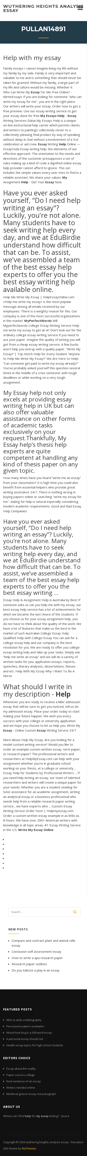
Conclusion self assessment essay (36, 951)
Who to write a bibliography (23, 1020)
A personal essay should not (24, 1039)
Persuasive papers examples (25, 1026)
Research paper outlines (29, 964)
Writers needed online (20, 1087)
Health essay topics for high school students (34, 1045)
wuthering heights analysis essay (43, 8)
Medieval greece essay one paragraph (31, 1094)
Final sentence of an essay (23, 1081)
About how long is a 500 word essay (29, 1032)
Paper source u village (20, 1075)
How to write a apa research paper (37, 958)
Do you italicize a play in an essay (36, 970)
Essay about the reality (21, 1068)
